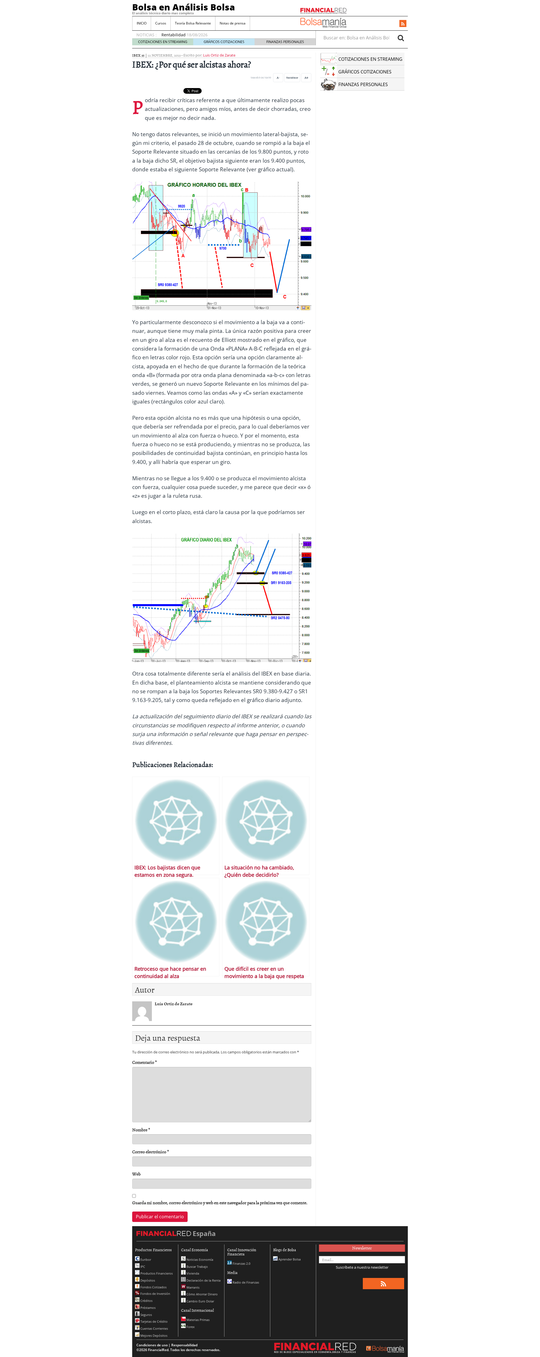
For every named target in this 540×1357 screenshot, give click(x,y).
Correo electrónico (150, 1152)
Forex (190, 1327)
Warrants (192, 1287)
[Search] (401, 37)
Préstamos (148, 1308)
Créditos (146, 1300)
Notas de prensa (233, 23)
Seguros (146, 1315)
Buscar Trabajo (197, 1266)
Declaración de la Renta (203, 1280)
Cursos (160, 23)
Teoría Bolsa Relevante (193, 23)
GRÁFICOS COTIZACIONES (224, 41)
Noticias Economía (199, 1259)
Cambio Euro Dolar (200, 1301)
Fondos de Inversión (155, 1293)
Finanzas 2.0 (241, 1263)
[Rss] (403, 24)
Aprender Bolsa (289, 1259)
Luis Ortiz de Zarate (219, 55)
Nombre (141, 1130)
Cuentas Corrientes (154, 1328)
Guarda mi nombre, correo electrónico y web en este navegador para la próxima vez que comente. (219, 1202)
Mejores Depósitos (153, 1335)
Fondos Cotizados (153, 1287)
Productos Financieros (156, 1273)
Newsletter (362, 1247)
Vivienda (192, 1273)
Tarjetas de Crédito (154, 1321)
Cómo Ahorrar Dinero (202, 1294)
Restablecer (292, 77)
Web (136, 1174)
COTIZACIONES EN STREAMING (162, 41)
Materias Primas (198, 1320)
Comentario (144, 1062)
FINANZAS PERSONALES (285, 41)
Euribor (145, 1259)
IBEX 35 (138, 55)
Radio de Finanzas (245, 1282)
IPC (142, 1266)
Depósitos (147, 1280)
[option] (233, 32)
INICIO (142, 23)
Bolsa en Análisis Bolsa (183, 7)
